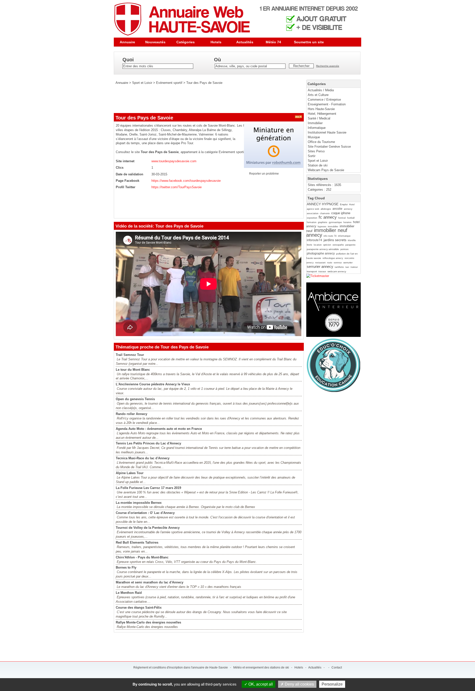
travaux (322, 271)
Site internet (125, 161)
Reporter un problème (264, 173)
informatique (344, 236)
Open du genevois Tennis (135, 399)
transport (312, 271)
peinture (344, 249)
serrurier (348, 262)
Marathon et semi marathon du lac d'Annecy (149, 582)
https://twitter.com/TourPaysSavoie (176, 187)
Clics (119, 167)
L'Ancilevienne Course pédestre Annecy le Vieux (153, 384)
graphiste (322, 222)
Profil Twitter (125, 187)
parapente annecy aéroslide (323, 249)
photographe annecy (321, 253)
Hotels (216, 42)
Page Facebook (127, 181)
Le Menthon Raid (129, 593)
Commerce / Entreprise (324, 99)
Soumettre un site (309, 42)
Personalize (332, 684)
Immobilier (315, 123)
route (329, 262)
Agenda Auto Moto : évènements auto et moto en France (159, 429)
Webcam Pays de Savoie (326, 170)
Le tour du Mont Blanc (133, 369)
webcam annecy (337, 271)
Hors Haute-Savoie (321, 109)
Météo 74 (273, 42)
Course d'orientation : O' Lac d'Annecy (145, 513)
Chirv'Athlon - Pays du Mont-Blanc (142, 557)
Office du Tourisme (321, 142)
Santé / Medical (319, 118)
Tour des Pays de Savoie (204, 83)
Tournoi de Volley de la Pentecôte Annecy (148, 528)
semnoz (338, 262)
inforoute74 (314, 240)
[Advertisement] (204, 99)
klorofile (352, 240)
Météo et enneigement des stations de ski (261, 667)
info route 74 (330, 236)
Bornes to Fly (126, 567)
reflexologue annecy (333, 258)
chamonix (325, 213)
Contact (337, 667)
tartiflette (339, 267)
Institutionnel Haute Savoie (327, 132)
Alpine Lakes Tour (129, 473)
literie (309, 245)
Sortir (311, 156)
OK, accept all (260, 684)
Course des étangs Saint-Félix (139, 607)
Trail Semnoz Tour (130, 355)
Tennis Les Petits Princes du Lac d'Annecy (148, 443)
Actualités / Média (321, 90)
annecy (348, 208)
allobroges (326, 209)
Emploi (344, 204)
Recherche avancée (327, 66)
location (318, 245)
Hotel (352, 204)
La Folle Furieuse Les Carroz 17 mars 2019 (148, 488)
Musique (314, 137)
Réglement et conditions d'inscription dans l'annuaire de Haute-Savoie (180, 667)
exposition (312, 218)
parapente (350, 245)
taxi (347, 267)
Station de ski (318, 165)
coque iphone (340, 213)
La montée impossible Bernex (139, 503)
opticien (327, 245)
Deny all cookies (299, 684)
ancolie (337, 208)
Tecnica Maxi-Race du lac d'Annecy (142, 458)
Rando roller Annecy (131, 414)
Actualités (244, 42)
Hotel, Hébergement (322, 113)
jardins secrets (335, 240)
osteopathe (338, 245)
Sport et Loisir (318, 160)
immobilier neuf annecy (326, 232)
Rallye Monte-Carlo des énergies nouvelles (148, 622)
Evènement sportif (169, 83)
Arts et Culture (318, 95)
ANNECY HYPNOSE (322, 204)
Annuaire (127, 42)
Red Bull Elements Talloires (137, 542)
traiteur (354, 267)
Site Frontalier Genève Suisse (329, 146)
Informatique (317, 128)
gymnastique (335, 222)
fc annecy (328, 217)
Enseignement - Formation (327, 104)
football (351, 218)
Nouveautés (155, 42)
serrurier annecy (320, 266)
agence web (313, 209)
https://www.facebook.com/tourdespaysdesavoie (186, 181)
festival (342, 218)
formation (311, 222)
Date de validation (129, 174)
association (312, 213)
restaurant (320, 262)
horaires (347, 222)
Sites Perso (316, 151)
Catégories (185, 42)
